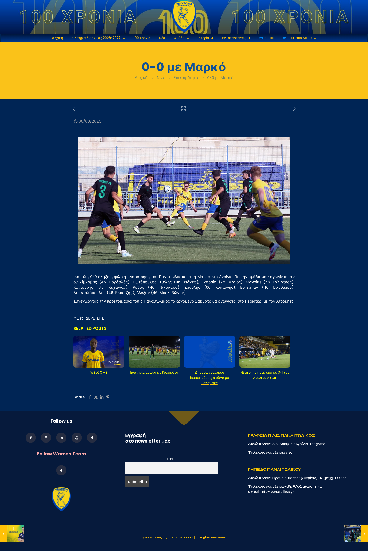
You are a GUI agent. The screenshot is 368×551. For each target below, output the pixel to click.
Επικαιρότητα (186, 77)
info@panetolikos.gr (278, 491)
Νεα (160, 77)
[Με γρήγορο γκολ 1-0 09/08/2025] (356, 533)
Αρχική (142, 77)
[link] (184, 17)
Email (171, 458)
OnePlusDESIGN (181, 537)
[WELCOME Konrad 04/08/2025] (12, 533)
